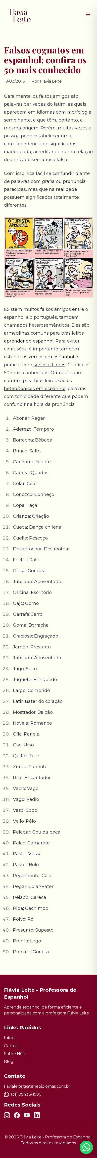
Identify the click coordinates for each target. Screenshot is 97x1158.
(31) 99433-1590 (26, 1094)
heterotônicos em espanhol (34, 388)
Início (9, 1037)
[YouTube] (27, 1115)
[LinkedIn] (37, 1115)
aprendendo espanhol (28, 341)
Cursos (10, 1045)
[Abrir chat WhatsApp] (86, 1147)
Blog (8, 1061)
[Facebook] (17, 1115)
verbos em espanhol (51, 357)
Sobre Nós (14, 1053)
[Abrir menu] (88, 14)
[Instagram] (7, 1115)
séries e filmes (49, 365)
